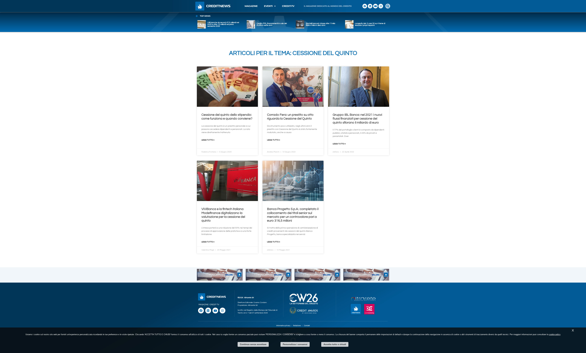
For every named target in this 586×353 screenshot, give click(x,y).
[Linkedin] (370, 6)
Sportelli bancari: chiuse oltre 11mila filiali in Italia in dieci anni (271, 24)
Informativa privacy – (284, 325)
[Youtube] (375, 6)
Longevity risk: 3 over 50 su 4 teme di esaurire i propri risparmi (321, 24)
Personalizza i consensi (295, 344)
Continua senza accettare (253, 344)
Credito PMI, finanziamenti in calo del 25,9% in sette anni (222, 24)
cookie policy (555, 334)
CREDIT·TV (214, 305)
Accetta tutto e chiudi (335, 344)
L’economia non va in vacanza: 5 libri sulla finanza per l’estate (370, 24)
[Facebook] (364, 6)
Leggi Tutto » (207, 140)
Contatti (307, 325)
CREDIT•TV (288, 6)
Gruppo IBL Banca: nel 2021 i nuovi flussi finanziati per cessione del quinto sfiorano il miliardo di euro (357, 118)
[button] (387, 6)
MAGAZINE (251, 6)
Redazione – (298, 325)
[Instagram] (380, 6)
